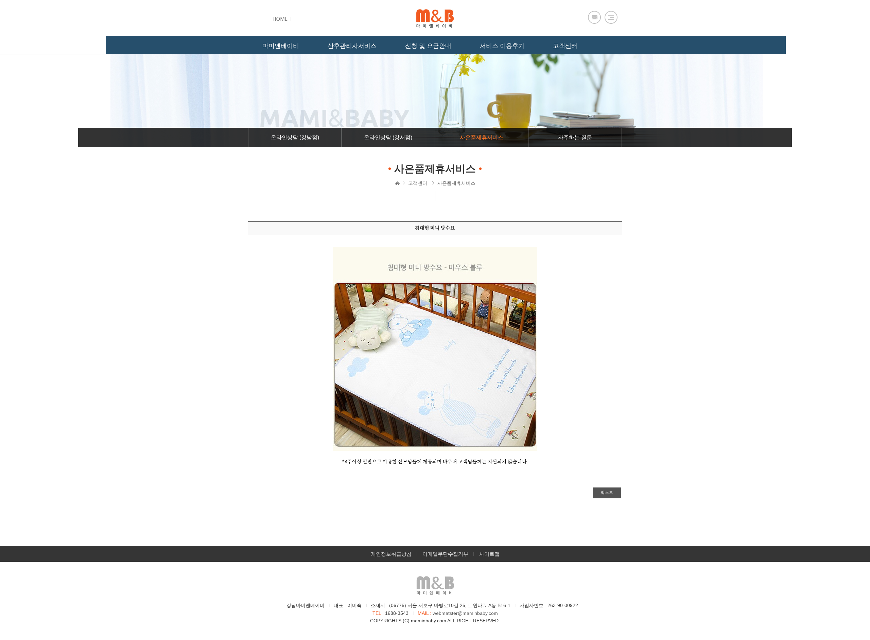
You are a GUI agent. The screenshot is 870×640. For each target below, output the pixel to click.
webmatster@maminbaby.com (465, 613)
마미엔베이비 (280, 45)
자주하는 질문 (575, 137)
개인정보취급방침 (391, 554)
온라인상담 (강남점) (295, 137)
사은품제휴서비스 (481, 137)
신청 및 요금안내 (428, 45)
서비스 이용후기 (502, 45)
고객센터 (417, 183)
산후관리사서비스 (352, 45)
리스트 (607, 493)
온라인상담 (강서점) (388, 137)
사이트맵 (489, 554)
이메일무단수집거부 (445, 554)
